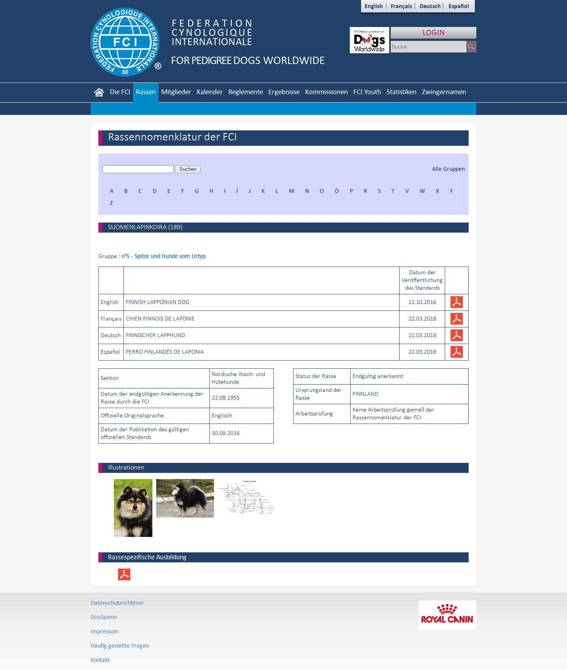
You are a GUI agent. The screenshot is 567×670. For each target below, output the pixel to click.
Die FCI (120, 91)
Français (401, 6)
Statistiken (401, 91)
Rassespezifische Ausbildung (147, 557)
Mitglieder (176, 91)
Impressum (104, 631)
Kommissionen (326, 91)
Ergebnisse (284, 91)
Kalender (210, 91)
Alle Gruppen (448, 168)
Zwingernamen (444, 91)
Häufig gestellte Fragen (120, 645)
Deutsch (430, 6)
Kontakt (100, 659)
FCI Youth (367, 91)
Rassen (146, 91)
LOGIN (433, 32)
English (373, 6)
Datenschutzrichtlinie (117, 602)
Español (459, 6)
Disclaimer (104, 617)
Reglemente (245, 91)
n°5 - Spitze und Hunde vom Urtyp (164, 256)
